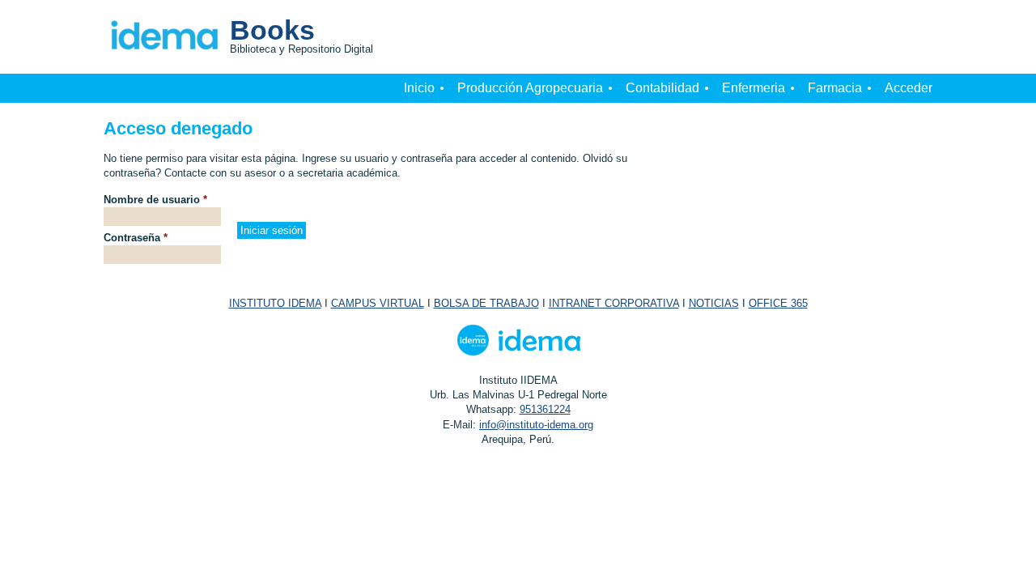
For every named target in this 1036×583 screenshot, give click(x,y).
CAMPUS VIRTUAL (377, 303)
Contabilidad (662, 88)
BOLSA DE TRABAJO (486, 303)
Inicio (419, 88)
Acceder (908, 88)
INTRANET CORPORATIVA (614, 303)
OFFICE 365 (778, 303)
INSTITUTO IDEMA (275, 303)
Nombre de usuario (155, 200)
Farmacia (835, 88)
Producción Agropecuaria (530, 88)
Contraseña (136, 238)
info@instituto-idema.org (536, 425)
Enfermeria (753, 88)
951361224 (545, 409)
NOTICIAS (714, 303)
